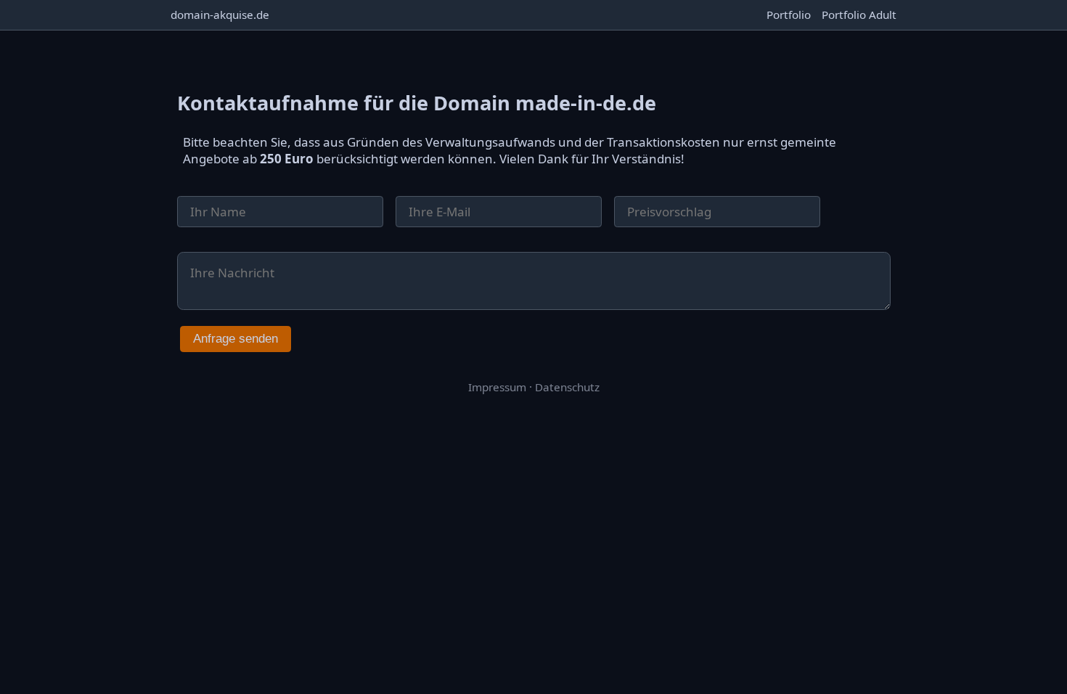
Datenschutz (567, 387)
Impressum (497, 387)
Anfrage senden (235, 339)
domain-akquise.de (220, 14)
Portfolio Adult (859, 14)
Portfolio (788, 14)
